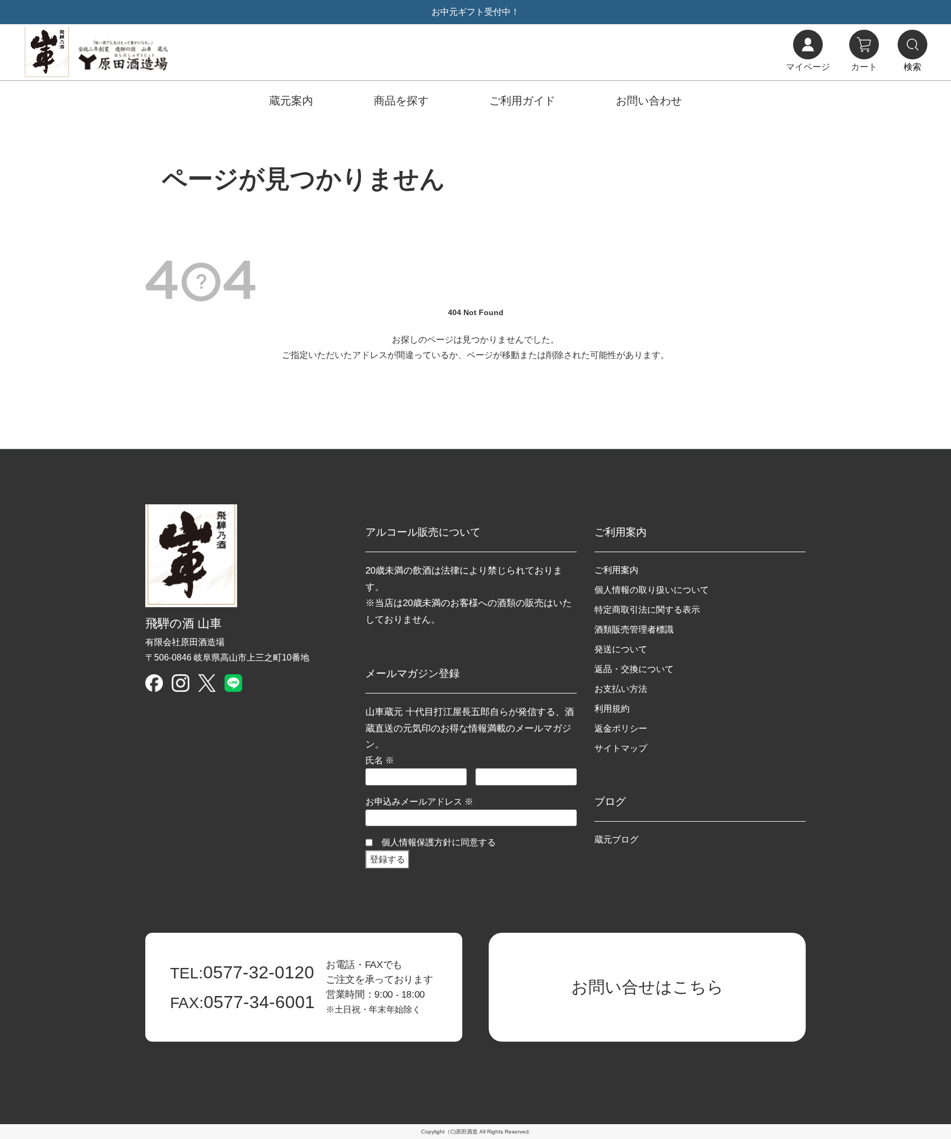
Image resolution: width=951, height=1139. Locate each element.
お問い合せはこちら (647, 987)
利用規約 (612, 708)
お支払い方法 (620, 689)
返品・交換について (634, 669)
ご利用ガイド (522, 101)
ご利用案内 (616, 570)
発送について (620, 649)
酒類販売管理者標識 (634, 629)
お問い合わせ (649, 101)
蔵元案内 (291, 101)
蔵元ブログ (616, 839)
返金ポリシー (620, 728)
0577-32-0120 (242, 972)
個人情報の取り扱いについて (651, 590)
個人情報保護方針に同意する (438, 842)
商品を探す (401, 101)
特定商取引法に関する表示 (647, 609)
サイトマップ (620, 748)
